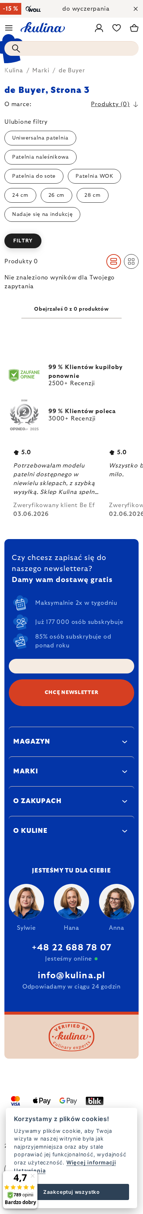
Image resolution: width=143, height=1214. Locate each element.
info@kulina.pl (72, 975)
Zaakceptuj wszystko (71, 1192)
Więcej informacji (91, 1162)
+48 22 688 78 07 (71, 947)
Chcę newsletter (72, 692)
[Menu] (8, 28)
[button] (71, 241)
